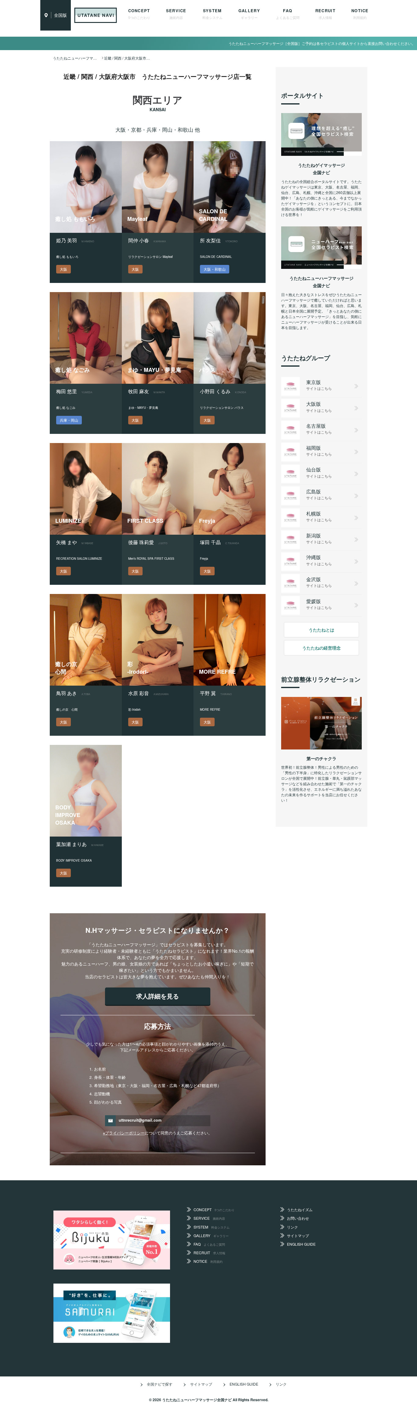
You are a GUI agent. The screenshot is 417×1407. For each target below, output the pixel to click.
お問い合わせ (298, 1218)
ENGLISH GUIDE (301, 1244)
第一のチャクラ (321, 758)
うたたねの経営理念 (321, 648)
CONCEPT (139, 14)
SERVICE (176, 14)
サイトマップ (298, 1235)
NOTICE (360, 14)
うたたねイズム (300, 1209)
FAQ (287, 14)
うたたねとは (321, 630)
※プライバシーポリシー (124, 1133)
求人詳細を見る (157, 995)
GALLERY (249, 14)
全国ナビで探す (159, 1384)
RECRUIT (325, 14)
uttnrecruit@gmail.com (140, 1120)
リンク (292, 1226)
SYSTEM (212, 14)
